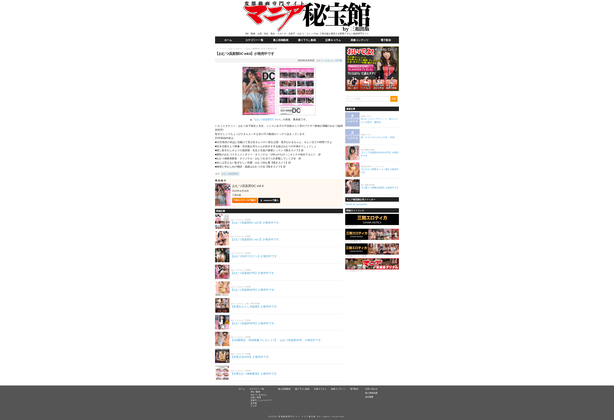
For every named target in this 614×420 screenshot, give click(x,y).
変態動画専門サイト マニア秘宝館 (297, 416)
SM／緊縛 (255, 392)
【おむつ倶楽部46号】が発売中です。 (254, 289)
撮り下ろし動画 (307, 40)
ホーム (228, 40)
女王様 (254, 403)
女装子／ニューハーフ (261, 400)
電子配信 (386, 40)
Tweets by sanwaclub (356, 204)
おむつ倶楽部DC (230, 173)
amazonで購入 (271, 200)
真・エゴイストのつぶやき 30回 (378, 137)
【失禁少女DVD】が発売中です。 (251, 356)
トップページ (221, 49)
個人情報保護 (371, 393)
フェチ (254, 406)
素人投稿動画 (280, 40)
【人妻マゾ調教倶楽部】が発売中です (380, 187)
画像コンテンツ (360, 40)
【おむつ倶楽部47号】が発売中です (252, 273)
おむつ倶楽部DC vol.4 (267, 119)
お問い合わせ (371, 389)
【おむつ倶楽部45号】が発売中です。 (254, 323)
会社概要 (369, 397)
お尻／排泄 (256, 397)
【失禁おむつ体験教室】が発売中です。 (255, 373)
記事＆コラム (333, 40)
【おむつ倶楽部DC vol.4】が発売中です (261, 49)
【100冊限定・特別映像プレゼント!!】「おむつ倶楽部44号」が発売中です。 (277, 340)
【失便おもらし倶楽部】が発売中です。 (255, 306)
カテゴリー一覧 (254, 40)
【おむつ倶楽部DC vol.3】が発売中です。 (256, 222)
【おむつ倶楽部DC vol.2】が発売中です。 (256, 239)
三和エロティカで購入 (245, 200)
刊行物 (338, 60)
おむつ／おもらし (236, 49)
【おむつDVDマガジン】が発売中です (254, 256)
